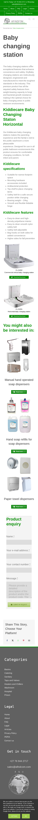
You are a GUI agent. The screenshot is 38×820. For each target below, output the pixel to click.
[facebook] (15, 772)
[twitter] (19, 772)
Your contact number (18, 564)
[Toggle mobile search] (29, 19)
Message (12, 578)
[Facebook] (7, 640)
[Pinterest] (23, 640)
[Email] (29, 640)
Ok (26, 816)
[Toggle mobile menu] (34, 19)
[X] (13, 640)
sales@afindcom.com (19, 4)
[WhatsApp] (18, 640)
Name (10, 536)
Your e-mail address (18, 550)
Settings (14, 816)
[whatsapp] (23, 772)
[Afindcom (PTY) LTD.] (19, 775)
